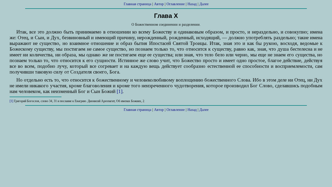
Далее (204, 4)
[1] (119, 91)
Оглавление (176, 4)
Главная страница (137, 4)
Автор (159, 4)
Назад (192, 4)
